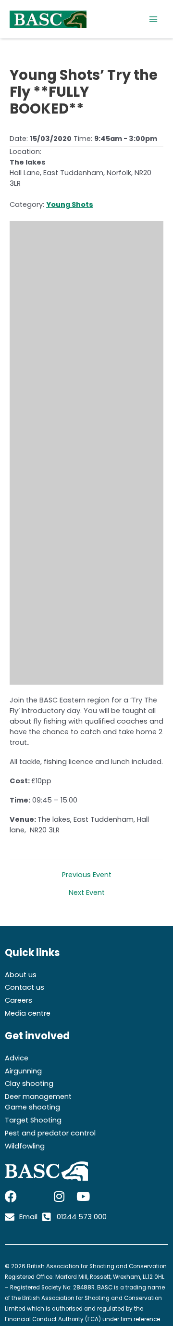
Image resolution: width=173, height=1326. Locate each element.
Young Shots (69, 204)
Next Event (87, 892)
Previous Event (86, 875)
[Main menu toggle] (153, 19)
